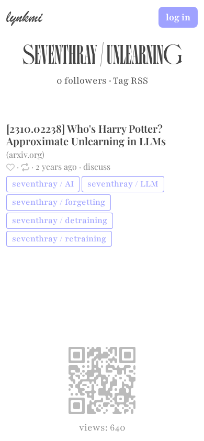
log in (178, 17)
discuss (96, 166)
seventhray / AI (43, 184)
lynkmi (24, 17)
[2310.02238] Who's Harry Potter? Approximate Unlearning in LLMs (86, 134)
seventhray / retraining (59, 239)
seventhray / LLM (122, 184)
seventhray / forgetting (58, 202)
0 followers (81, 80)
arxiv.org (25, 154)
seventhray (59, 58)
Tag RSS (130, 80)
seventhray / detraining (59, 220)
